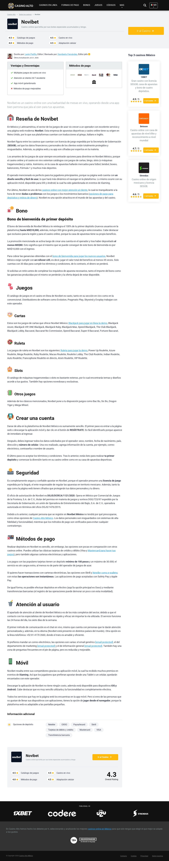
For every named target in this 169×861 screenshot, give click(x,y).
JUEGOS (98, 5)
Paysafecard (79, 724)
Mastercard (85, 730)
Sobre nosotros (157, 856)
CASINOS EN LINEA (48, 5)
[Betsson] (144, 123)
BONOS (86, 5)
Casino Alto (11, 14)
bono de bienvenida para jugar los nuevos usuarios (79, 256)
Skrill (93, 724)
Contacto (123, 856)
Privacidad (144, 856)
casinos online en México (99, 829)
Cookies (134, 856)
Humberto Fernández (67, 54)
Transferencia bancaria (59, 735)
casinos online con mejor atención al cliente (64, 190)
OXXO (64, 724)
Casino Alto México (43, 518)
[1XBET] (144, 74)
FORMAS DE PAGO (70, 5)
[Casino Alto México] (21, 5)
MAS (122, 5)
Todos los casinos (25, 14)
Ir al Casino (144, 30)
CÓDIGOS (111, 5)
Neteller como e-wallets (105, 572)
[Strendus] (144, 172)
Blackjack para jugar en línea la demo (88, 323)
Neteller (51, 724)
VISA (99, 730)
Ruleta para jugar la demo (74, 350)
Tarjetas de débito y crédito (60, 730)
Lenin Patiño (31, 54)
